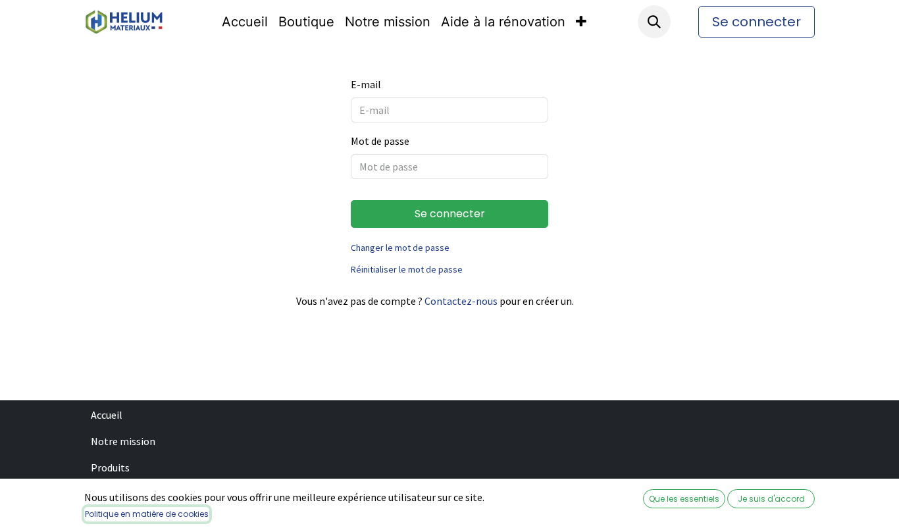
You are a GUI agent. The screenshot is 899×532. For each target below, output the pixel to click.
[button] (654, 21)
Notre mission (123, 441)
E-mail (366, 84)
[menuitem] (245, 22)
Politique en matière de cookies (147, 513)
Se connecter (756, 22)
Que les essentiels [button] (684, 498)
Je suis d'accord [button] (771, 498)
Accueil (106, 414)
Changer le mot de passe (400, 247)
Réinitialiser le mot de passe (407, 269)
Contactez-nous (461, 300)
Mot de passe (380, 140)
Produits (110, 467)
